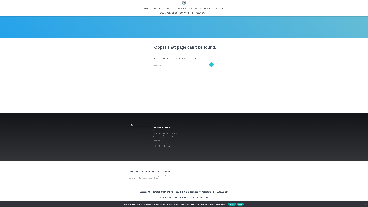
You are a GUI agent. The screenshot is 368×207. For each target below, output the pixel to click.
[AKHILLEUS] (184, 3)
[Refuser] (366, 204)
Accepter (232, 204)
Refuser (240, 204)
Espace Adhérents (168, 13)
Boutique (184, 13)
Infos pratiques (199, 13)
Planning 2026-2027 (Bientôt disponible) (195, 8)
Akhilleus (145, 8)
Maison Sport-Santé (163, 8)
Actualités (221, 8)
